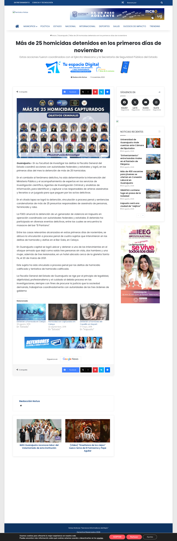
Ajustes (150, 537)
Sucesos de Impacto (134, 26)
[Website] (20, 405)
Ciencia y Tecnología (42, 2)
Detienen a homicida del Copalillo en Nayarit (91, 322)
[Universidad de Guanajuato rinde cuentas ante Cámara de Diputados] (153, 143)
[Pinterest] (95, 92)
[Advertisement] (63, 385)
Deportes (104, 26)
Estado (57, 26)
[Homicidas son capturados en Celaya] (62, 312)
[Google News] (70, 359)
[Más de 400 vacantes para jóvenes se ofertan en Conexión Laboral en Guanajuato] (153, 175)
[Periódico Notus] (20, 12)
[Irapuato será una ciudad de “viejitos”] (153, 207)
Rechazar (134, 537)
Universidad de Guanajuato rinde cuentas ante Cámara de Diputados (132, 144)
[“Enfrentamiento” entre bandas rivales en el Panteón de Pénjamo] (153, 159)
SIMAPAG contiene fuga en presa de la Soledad (130, 193)
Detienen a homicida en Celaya (31, 321)
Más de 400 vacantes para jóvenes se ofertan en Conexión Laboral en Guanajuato (131, 177)
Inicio (54, 35)
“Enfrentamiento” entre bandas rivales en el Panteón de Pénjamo (131, 160)
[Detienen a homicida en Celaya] (31, 312)
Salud (116, 26)
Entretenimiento (22, 2)
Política (45, 26)
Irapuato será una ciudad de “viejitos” (130, 205)
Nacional (70, 26)
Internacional (87, 26)
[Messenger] (107, 92)
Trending (155, 26)
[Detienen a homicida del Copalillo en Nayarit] (94, 312)
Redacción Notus (80, 77)
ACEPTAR (117, 537)
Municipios (29, 26)
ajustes (100, 538)
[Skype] (101, 92)
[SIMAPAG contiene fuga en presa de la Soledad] (153, 194)
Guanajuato (63, 35)
